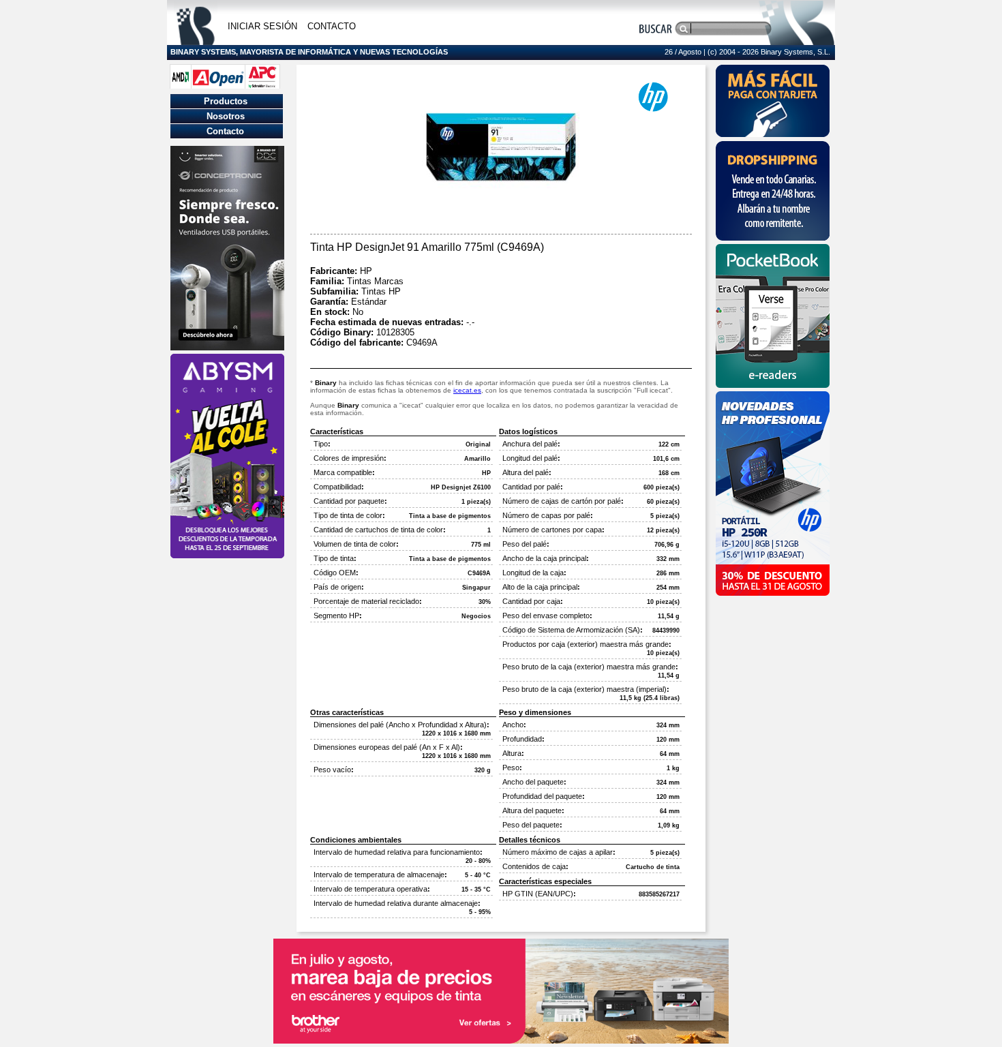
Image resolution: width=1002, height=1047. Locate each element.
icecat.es (467, 390)
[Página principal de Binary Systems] (195, 41)
